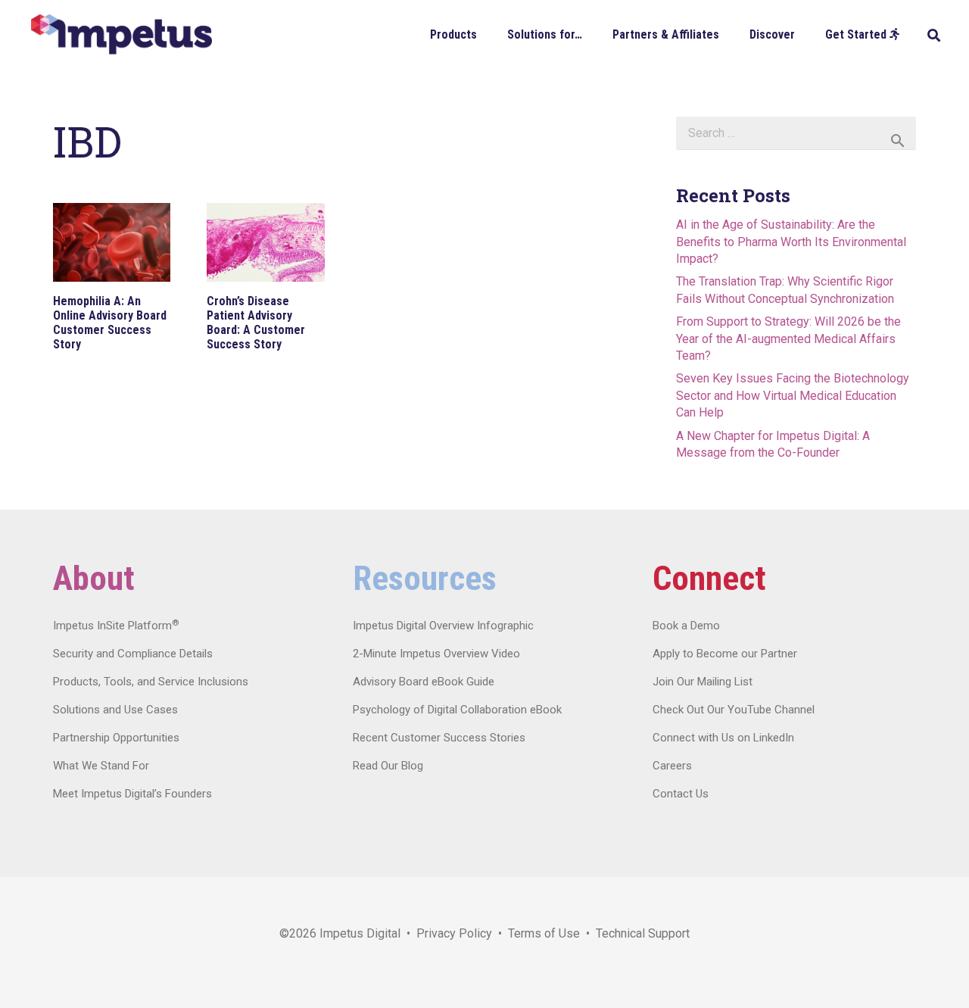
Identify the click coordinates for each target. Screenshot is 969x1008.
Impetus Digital (359, 933)
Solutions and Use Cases (115, 709)
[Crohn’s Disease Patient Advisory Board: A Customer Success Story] (265, 242)
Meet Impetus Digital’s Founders (132, 793)
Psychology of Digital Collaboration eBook (457, 709)
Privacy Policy (454, 933)
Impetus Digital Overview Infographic (443, 625)
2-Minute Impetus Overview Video (436, 653)
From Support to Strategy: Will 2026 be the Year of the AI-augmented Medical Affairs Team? (788, 338)
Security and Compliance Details (133, 653)
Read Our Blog (388, 765)
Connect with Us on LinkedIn (723, 737)
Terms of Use (544, 933)
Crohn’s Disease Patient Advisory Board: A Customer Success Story (256, 323)
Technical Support (643, 933)
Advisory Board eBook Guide (423, 681)
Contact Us (681, 793)
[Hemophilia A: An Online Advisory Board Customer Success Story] (111, 242)
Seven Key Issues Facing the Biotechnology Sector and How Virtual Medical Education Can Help (792, 395)
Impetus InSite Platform (116, 625)
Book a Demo (686, 625)
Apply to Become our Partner (725, 653)
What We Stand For (101, 765)
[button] (488, 34)
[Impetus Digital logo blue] (121, 34)
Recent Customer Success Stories (439, 737)
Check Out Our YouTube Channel (734, 709)
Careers (672, 765)
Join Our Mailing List (702, 681)
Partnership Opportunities (116, 737)
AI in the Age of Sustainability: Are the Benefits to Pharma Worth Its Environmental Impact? (791, 241)
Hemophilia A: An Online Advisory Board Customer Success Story (110, 323)
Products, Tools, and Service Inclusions (150, 681)
